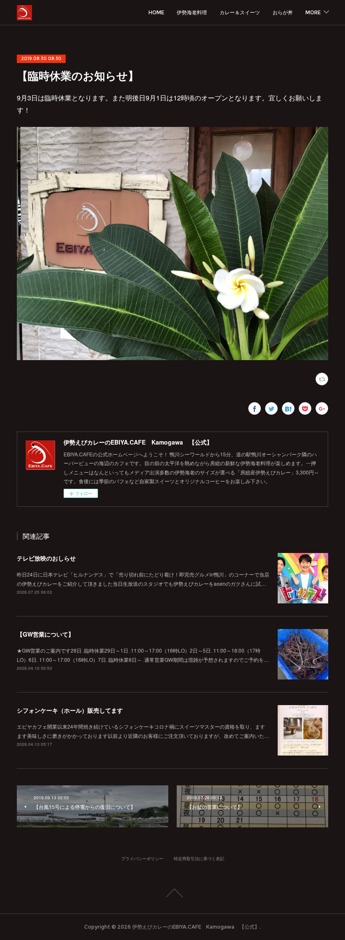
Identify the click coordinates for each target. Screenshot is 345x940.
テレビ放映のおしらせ (46, 558)
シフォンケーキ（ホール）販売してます (70, 710)
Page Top (172, 893)
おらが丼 (283, 12)
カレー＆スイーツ (240, 12)
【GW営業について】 (45, 634)
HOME (156, 12)
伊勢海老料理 (192, 12)
